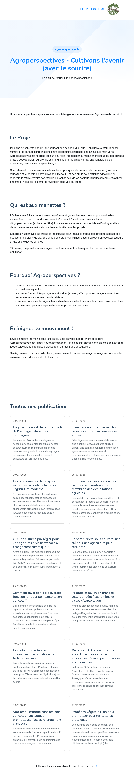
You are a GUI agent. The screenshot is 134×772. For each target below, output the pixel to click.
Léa (81, 9)
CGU (96, 766)
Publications (95, 9)
